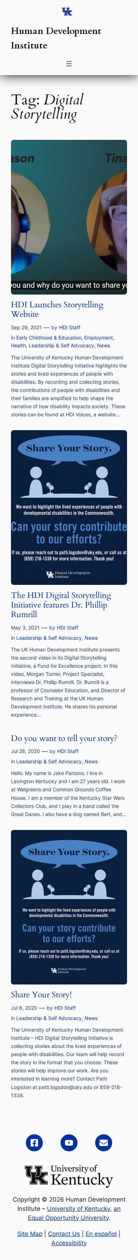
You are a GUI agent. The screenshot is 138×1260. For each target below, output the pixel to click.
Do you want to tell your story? (64, 738)
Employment (98, 338)
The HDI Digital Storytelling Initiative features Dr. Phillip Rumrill (61, 605)
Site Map (29, 1233)
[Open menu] (69, 63)
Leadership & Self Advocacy (61, 345)
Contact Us (64, 1233)
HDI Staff (69, 327)
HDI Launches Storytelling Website (57, 309)
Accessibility (69, 1243)
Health (18, 345)
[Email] (103, 1142)
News (103, 345)
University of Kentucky (78, 1208)
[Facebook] (34, 1142)
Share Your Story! (41, 994)
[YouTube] (69, 1142)
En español (101, 1233)
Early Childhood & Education (48, 338)
